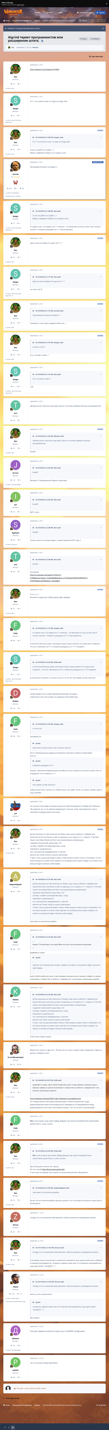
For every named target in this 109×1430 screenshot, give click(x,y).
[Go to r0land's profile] (16, 1279)
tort (15, 413)
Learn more (4, 4)
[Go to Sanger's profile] (16, 101)
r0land (15, 1287)
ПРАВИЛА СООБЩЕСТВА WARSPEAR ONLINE (24, 28)
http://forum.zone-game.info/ (53, 1169)
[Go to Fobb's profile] (16, 625)
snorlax (15, 174)
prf (15, 813)
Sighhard (15, 533)
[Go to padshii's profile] (16, 1362)
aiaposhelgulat (15, 884)
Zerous (15, 1225)
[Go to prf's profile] (16, 805)
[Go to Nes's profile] (9, 47)
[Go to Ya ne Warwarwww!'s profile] (16, 1049)
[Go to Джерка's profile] (16, 1330)
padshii (16, 1370)
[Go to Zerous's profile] (16, 1217)
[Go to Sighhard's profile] (16, 525)
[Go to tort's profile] (16, 405)
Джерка (15, 1338)
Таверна (35, 47)
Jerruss (15, 473)
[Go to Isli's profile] (16, 497)
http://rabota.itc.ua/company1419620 (44, 69)
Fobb (16, 633)
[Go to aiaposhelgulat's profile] (16, 876)
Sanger (15, 108)
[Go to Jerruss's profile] (16, 465)
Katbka (16, 1000)
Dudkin (16, 701)
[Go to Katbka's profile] (16, 992)
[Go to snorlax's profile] (16, 166)
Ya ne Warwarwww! (15, 1057)
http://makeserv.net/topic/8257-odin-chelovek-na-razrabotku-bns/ (55, 1098)
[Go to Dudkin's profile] (16, 693)
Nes (12, 47)
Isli (15, 505)
